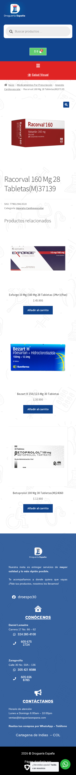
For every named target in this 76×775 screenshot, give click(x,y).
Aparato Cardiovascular (30, 208)
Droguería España (43, 753)
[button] (38, 65)
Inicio (11, 85)
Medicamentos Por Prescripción (34, 85)
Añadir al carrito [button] (38, 310)
